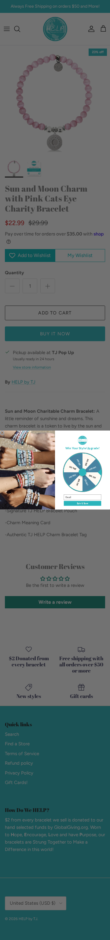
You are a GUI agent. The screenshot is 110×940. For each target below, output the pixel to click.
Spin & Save (82, 503)
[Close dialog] (2, 433)
